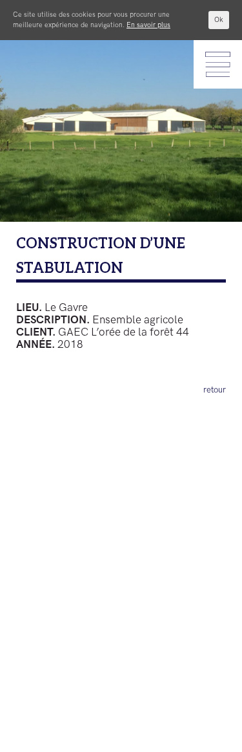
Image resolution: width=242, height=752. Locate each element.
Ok (218, 20)
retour (214, 390)
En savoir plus (148, 25)
